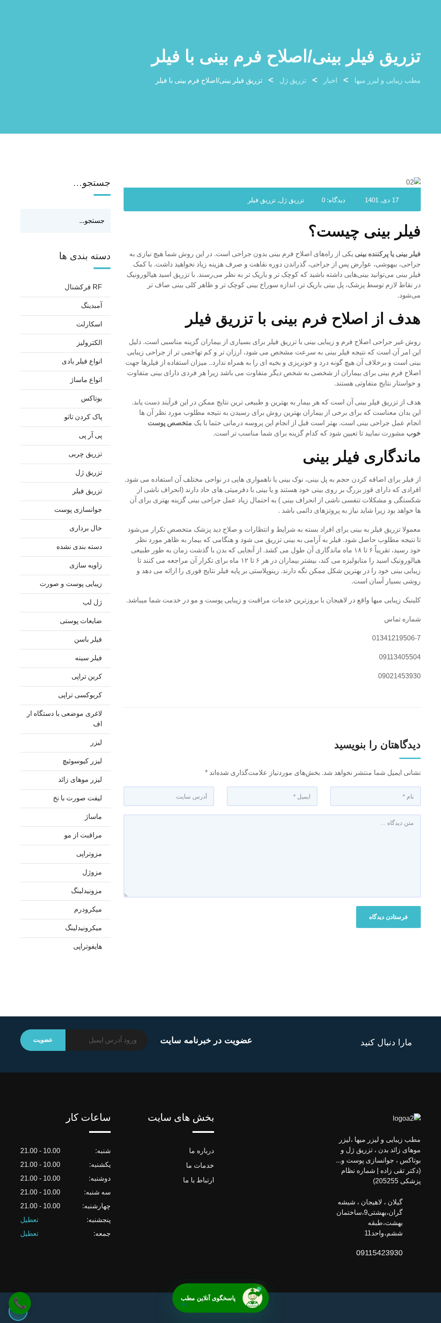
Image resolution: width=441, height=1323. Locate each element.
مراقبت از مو (83, 835)
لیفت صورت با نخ (77, 798)
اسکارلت (89, 324)
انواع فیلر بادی (82, 361)
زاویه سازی (85, 565)
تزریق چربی (85, 454)
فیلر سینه (88, 658)
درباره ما (201, 1150)
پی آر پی (90, 435)
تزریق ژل (291, 200)
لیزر (96, 742)
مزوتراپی (89, 853)
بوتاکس (91, 398)
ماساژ (93, 816)
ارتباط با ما (198, 1180)
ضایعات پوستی (81, 620)
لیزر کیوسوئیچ (82, 761)
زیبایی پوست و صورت (71, 583)
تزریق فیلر (262, 200)
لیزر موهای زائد (80, 779)
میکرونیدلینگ (83, 927)
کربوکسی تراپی (80, 695)
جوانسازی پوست (78, 509)
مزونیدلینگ (86, 890)
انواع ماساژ (86, 379)
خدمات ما (200, 1165)
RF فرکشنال (83, 287)
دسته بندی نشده (79, 546)
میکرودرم (88, 909)
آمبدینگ (91, 305)
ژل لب (92, 602)
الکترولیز (89, 342)
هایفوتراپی (87, 946)
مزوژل (92, 872)
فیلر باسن (88, 639)
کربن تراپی (86, 676)
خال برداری (85, 528)
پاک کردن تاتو (83, 416)
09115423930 (394, 1252)
